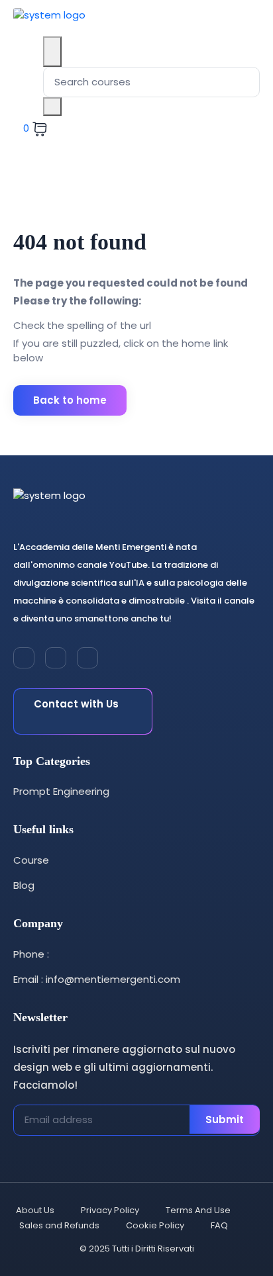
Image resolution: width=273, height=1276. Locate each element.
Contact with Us (76, 704)
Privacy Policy (110, 1210)
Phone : (31, 954)
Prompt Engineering (61, 791)
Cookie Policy (155, 1225)
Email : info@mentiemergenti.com (96, 979)
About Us (35, 1210)
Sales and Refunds (59, 1225)
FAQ (219, 1225)
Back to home (70, 400)
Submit (224, 1119)
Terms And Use (198, 1210)
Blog (23, 885)
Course (31, 860)
